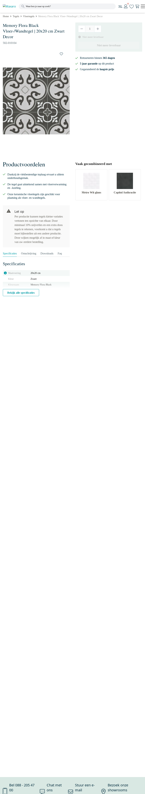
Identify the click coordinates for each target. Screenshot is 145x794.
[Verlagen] (81, 28)
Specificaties (10, 253)
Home (6, 16)
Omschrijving (28, 253)
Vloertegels (28, 16)
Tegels (16, 16)
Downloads (46, 253)
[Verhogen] (97, 28)
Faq (60, 253)
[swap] (61, 53)
